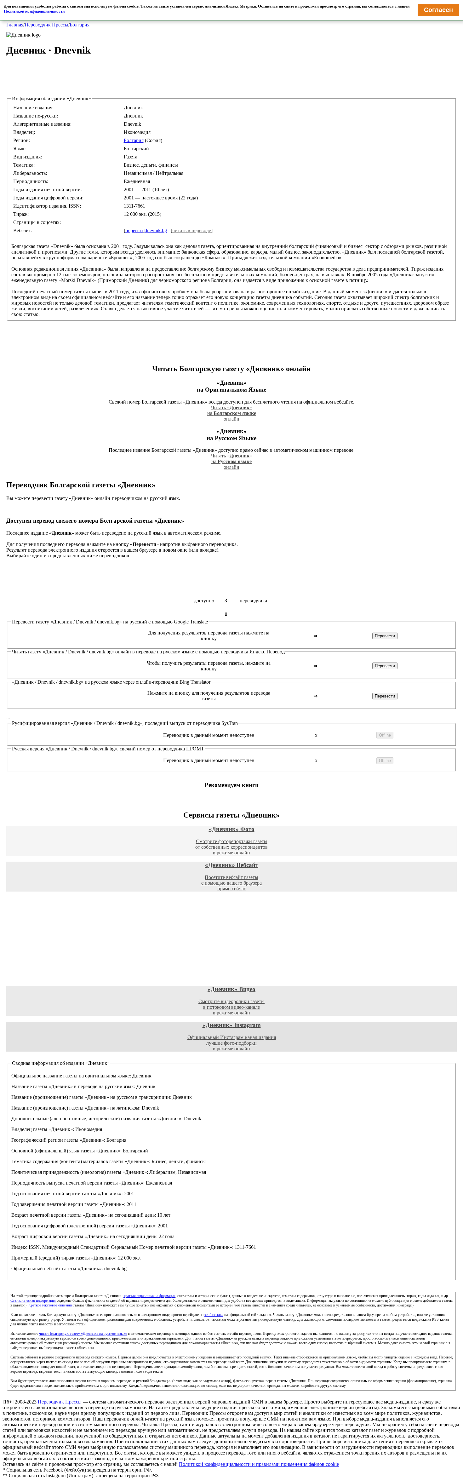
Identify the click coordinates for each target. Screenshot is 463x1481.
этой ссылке (213, 1314)
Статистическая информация (33, 1300)
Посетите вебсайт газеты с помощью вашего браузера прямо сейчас (231, 876)
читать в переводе (191, 230)
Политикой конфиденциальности (34, 11)
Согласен (438, 9)
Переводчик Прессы (46, 24)
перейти (134, 230)
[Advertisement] (231, 81)
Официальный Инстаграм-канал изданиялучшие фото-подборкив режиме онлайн (231, 1036)
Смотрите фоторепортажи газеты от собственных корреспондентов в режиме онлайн (231, 840)
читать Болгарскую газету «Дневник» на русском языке (83, 1333)
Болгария (79, 24)
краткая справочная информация (149, 1296)
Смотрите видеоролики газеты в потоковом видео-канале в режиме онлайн (231, 1000)
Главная (14, 24)
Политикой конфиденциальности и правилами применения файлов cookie (259, 1464)
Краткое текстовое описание (50, 1305)
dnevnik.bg (156, 230)
